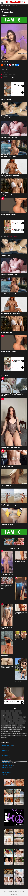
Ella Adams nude (19, 640)
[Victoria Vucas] (21, 588)
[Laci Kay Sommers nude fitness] (14, 166)
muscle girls (22, 721)
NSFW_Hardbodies (6, 727)
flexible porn (5, 717)
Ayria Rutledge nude (7, 466)
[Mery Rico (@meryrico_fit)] (14, 496)
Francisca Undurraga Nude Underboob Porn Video (6, 587)
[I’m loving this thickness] (7, 562)
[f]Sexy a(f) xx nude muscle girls (11, 68)
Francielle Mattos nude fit (9, 156)
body (12, 711)
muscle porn (5, 69)
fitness (9, 715)
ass (8, 711)
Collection (15, 713)
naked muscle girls (6, 725)
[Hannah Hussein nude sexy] (14, 128)
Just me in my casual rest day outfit (6, 628)
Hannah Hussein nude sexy (9, 137)
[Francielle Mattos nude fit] (14, 147)
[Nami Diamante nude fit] (14, 205)
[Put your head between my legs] (14, 422)
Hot (2, 198)
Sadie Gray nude (6, 486)
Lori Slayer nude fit (6, 195)
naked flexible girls (20, 723)
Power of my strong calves (20, 562)
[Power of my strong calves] (21, 555)
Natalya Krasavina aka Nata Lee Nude (21, 613)
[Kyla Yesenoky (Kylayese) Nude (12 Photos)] (14, 385)
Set (9, 735)
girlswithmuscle (17, 717)
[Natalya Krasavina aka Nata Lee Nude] (21, 607)
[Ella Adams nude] (21, 635)
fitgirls (3, 715)
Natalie (20, 725)
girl (11, 717)
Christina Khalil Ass (6, 713)
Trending (16, 578)
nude (14, 727)
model (15, 721)
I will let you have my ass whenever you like (7, 667)
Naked (12, 723)
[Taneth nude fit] (14, 109)
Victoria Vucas (18, 601)
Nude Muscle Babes (7, 772)
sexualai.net (14, 893)
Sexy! (14, 735)
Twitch (19, 735)
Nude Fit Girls (5, 731)
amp (3, 711)
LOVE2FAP (22, 891)
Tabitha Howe (4, 655)
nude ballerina (21, 727)
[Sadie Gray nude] (14, 476)
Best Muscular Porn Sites (13, 891)
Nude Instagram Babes (8, 770)
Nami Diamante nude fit (8, 214)
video (25, 735)
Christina (18, 711)
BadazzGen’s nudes (7, 524)
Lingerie (10, 721)
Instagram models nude (8, 758)
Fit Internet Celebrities (8, 753)
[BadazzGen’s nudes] (14, 515)
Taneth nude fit (5, 118)
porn (25, 733)
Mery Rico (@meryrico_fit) (9, 505)
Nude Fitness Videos (8, 765)
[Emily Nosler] (21, 669)
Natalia (15, 725)
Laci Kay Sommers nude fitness (10, 176)
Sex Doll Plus (14, 894)
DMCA (5, 891)
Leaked (4, 721)
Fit (20, 713)
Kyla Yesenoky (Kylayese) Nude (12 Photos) (12, 395)
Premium (4, 735)
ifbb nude (16, 719)
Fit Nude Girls (16, 715)
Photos (19, 733)
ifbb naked (9, 719)
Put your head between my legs (10, 447)
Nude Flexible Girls (7, 767)
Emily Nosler (18, 681)
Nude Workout (5, 775)
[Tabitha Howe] (7, 642)
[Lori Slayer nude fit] (14, 185)
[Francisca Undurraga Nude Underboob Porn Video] (7, 580)
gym (25, 717)
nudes (14, 733)
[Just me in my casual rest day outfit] (7, 615)
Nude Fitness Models (15, 731)
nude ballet (4, 729)
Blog (3, 748)
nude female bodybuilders (16, 729)
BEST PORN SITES (22, 893)
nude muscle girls (6, 733)
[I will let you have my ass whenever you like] (7, 661)
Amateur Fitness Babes (8, 745)
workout (4, 737)
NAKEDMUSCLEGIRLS (6, 893)
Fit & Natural (5, 750)
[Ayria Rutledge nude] (14, 457)
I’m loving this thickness (7, 574)
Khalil (22, 719)
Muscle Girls (4, 115)
